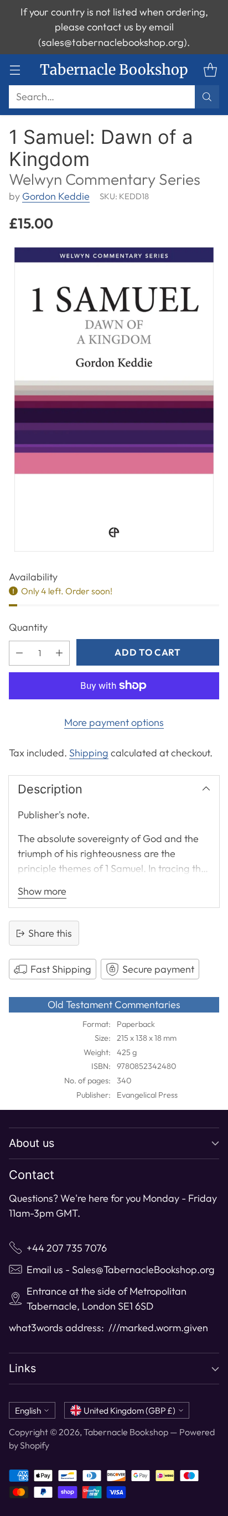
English (28, 1410)
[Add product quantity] (59, 653)
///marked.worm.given (158, 1327)
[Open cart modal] (210, 70)
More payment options (114, 722)
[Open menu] (14, 70)
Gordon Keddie (56, 196)
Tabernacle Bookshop (126, 1431)
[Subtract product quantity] (19, 653)
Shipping (88, 752)
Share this (50, 933)
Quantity (28, 627)
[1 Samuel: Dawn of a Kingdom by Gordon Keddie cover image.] (114, 399)
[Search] (207, 96)
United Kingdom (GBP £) (129, 1410)
